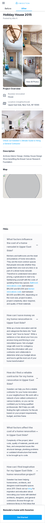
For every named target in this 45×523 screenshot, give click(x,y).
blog (30, 488)
